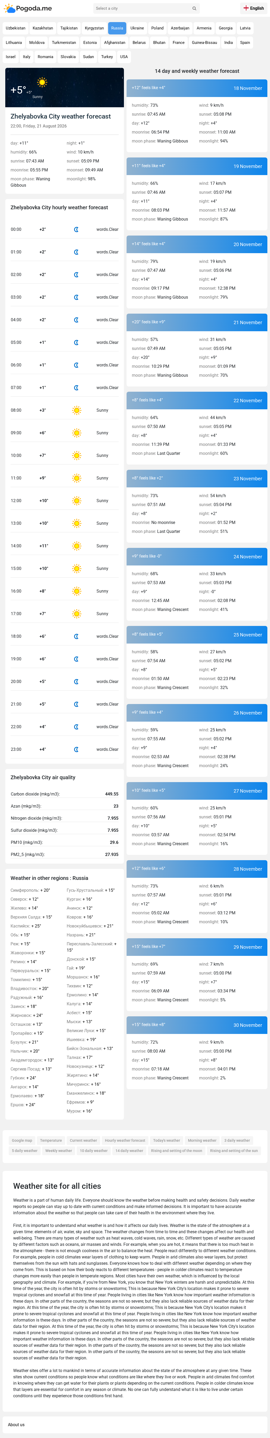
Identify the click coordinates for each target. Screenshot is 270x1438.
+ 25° (26, 926)
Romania (45, 56)
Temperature (51, 1140)
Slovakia (68, 56)
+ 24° (27, 1015)
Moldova (37, 42)
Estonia (90, 42)
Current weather (83, 1140)
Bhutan (159, 42)
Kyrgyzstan (94, 28)
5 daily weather (24, 1151)
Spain (245, 42)
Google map (22, 1140)
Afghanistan (114, 42)
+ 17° (80, 1057)
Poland (157, 28)
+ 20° (30, 890)
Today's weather (166, 1140)
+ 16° (27, 997)
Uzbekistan (15, 28)
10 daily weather (94, 1151)
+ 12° (24, 899)
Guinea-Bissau (204, 42)
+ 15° (31, 917)
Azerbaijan (180, 28)
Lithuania (14, 42)
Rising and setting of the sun (234, 1151)
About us (16, 1424)
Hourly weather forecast (125, 1140)
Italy (26, 56)
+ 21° (24, 1042)
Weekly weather (58, 1151)
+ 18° (24, 1006)
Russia (117, 28)
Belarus (139, 42)
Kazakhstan (43, 28)
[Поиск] (194, 8)
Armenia (204, 28)
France (179, 42)
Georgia (226, 28)
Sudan (88, 56)
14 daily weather (129, 1151)
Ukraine (137, 28)
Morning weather (202, 1140)
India (228, 42)
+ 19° (76, 968)
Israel (11, 56)
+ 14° (24, 908)
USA (124, 56)
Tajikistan (69, 28)
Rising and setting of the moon (176, 1151)
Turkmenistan (64, 42)
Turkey (107, 56)
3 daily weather (237, 1140)
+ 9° (80, 1102)
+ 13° (26, 1024)
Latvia (245, 28)
